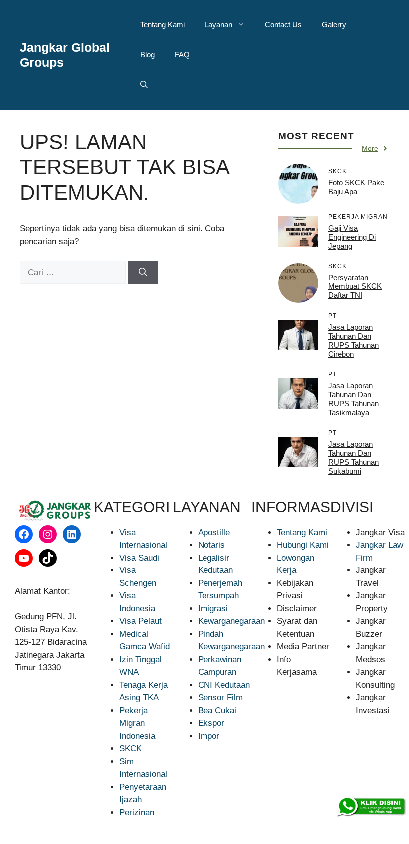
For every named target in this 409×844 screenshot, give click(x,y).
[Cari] (143, 272)
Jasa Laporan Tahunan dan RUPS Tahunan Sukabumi (353, 457)
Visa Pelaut (140, 621)
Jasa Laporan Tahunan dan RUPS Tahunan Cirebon (353, 340)
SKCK (130, 748)
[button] (144, 85)
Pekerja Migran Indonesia (137, 723)
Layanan (218, 24)
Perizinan (136, 812)
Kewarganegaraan (231, 621)
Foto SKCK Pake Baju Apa (356, 187)
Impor (208, 736)
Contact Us (283, 24)
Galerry (334, 24)
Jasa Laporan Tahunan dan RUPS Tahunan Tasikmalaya (353, 399)
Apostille (214, 532)
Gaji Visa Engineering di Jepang (352, 237)
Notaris (211, 545)
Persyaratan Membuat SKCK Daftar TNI (355, 286)
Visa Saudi (139, 558)
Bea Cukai (217, 710)
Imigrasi (213, 608)
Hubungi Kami (303, 545)
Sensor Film (220, 697)
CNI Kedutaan (224, 685)
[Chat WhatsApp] (370, 806)
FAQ (182, 54)
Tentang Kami (162, 24)
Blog (147, 54)
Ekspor (211, 723)
